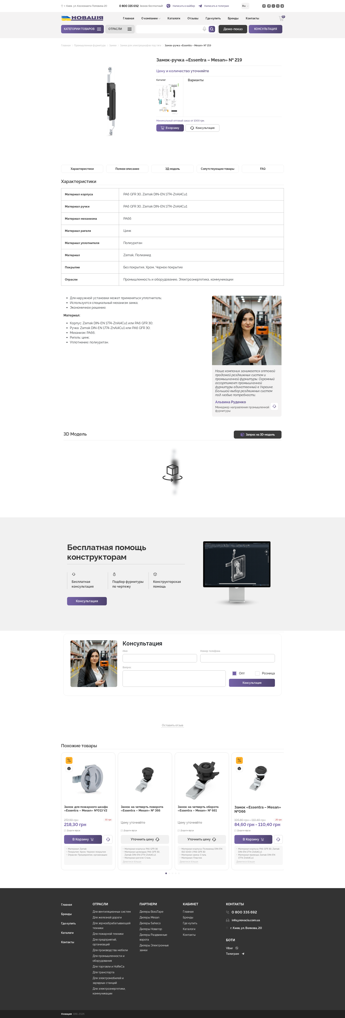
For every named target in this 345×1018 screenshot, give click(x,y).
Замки (112, 45)
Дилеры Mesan (149, 917)
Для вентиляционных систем (112, 911)
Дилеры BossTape (151, 911)
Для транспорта (103, 972)
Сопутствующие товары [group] (217, 168)
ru (244, 5)
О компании (149, 18)
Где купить (213, 18)
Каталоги (174, 18)
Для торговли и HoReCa (108, 966)
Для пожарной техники (108, 933)
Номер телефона (210, 651)
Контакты (252, 18)
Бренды (233, 18)
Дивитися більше (132, 861)
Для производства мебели (110, 950)
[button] (120, 29)
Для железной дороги (107, 917)
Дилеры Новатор (151, 929)
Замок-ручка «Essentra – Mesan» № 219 (188, 45)
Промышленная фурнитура (90, 45)
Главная (128, 18)
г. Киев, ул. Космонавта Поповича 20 (85, 6)
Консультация (87, 601)
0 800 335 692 (129, 6)
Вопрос (127, 667)
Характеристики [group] (82, 168)
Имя (125, 651)
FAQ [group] (263, 168)
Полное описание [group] (127, 168)
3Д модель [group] (172, 168)
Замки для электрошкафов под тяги (140, 45)
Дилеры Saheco (150, 923)
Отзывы (192, 18)
